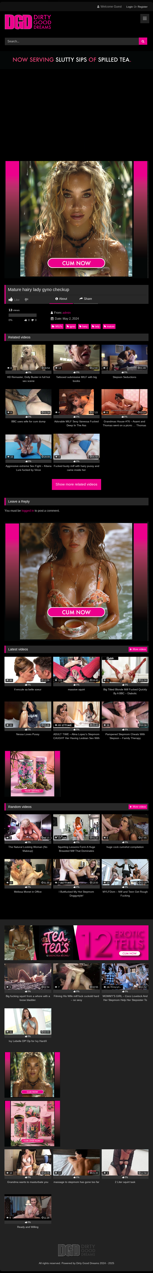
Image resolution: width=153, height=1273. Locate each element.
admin (67, 312)
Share (87, 298)
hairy (85, 326)
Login (129, 6)
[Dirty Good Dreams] (76, 23)
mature (110, 326)
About (63, 298)
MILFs (58, 326)
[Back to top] (141, 1262)
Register (143, 6)
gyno (72, 326)
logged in (28, 510)
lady (97, 326)
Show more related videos (76, 484)
